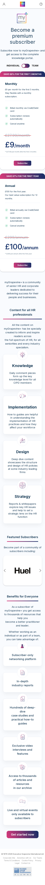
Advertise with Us (24, 858)
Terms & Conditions (12, 860)
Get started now (22, 834)
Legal (17, 863)
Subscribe (23, 163)
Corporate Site (9, 858)
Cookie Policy (27, 860)
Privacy (38, 860)
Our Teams (37, 858)
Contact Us (25, 863)
